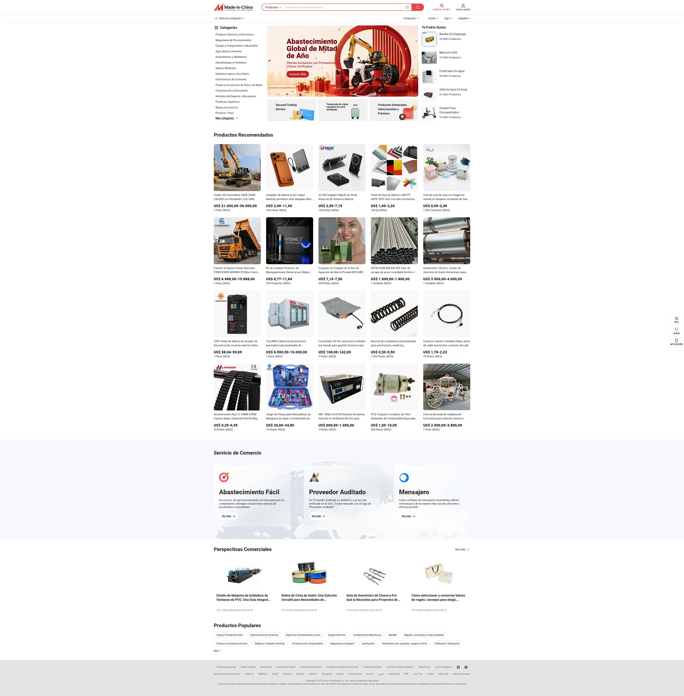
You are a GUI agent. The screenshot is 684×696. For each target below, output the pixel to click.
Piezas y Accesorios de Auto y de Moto (239, 85)
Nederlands (394, 673)
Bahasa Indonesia (461, 673)
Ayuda (432, 18)
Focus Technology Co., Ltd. (336, 680)
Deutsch (313, 673)
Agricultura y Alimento (229, 51)
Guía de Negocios (443, 666)
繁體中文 (263, 673)
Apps (447, 18)
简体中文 (249, 673)
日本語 (275, 673)
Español (300, 673)
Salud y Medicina (226, 68)
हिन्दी (406, 673)
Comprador (409, 18)
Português (327, 673)
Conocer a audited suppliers (399, 666)
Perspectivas (424, 666)
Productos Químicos (228, 101)
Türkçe (430, 673)
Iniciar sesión (463, 9)
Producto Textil (225, 113)
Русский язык (355, 673)
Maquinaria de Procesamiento (233, 40)
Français (287, 673)
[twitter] (466, 666)
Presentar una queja (226, 666)
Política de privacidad (310, 666)
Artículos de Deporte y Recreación (236, 96)
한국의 (370, 673)
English (236, 673)
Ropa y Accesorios (227, 107)
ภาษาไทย (417, 673)
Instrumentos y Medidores (231, 57)
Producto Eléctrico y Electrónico (235, 34)
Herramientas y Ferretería (231, 62)
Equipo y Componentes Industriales (237, 45)
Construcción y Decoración (232, 90)
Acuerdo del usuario (286, 666)
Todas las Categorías (230, 18)
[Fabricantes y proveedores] (233, 7)
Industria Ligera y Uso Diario (232, 73)
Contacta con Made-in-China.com (342, 666)
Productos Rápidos (372, 666)
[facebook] (458, 666)
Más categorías (225, 118)
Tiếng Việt (443, 673)
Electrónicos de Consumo (231, 79)
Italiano (340, 673)
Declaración (266, 666)
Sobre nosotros (248, 666)
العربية (381, 673)
